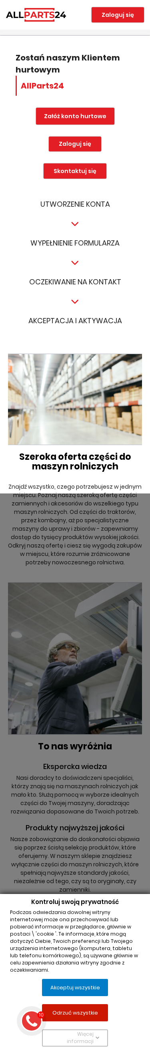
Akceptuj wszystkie (75, 987)
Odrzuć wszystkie (75, 1012)
